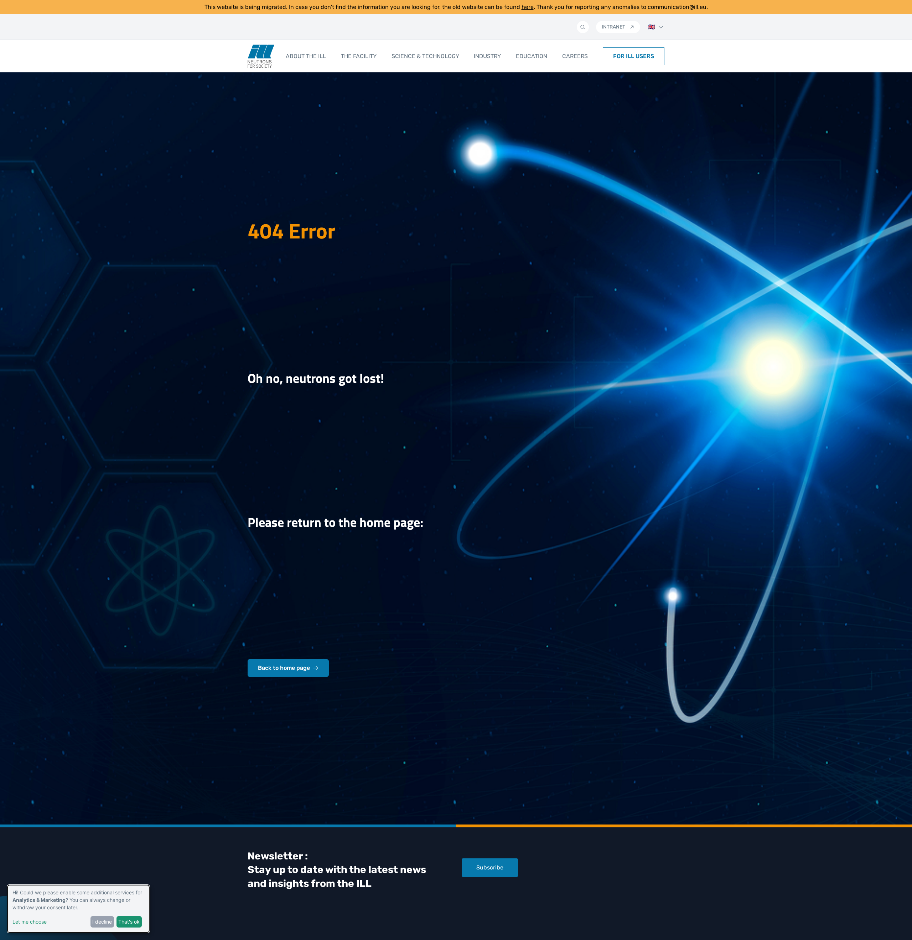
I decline (102, 922)
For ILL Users (633, 56)
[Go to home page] (261, 56)
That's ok (129, 922)
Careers (575, 56)
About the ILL (306, 56)
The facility (359, 56)
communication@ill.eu (677, 7)
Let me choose (29, 922)
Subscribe (489, 867)
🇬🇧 (651, 27)
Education (531, 56)
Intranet (613, 27)
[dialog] (78, 909)
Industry (487, 56)
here (528, 7)
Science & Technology (425, 56)
